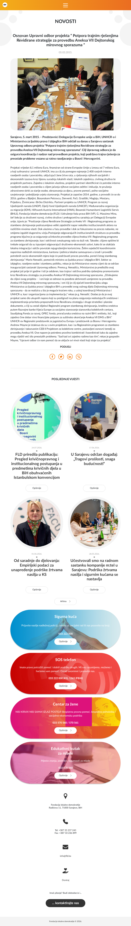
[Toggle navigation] (65, 5)
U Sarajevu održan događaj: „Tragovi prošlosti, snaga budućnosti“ (94, 459)
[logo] (5, 4)
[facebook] (52, 357)
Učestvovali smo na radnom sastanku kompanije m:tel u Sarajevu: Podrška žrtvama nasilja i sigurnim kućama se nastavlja (94, 570)
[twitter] (61, 357)
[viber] (78, 357)
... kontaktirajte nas (65, 903)
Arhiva (63, 601)
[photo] (65, 94)
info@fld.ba (65, 856)
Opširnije (36, 488)
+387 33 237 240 (67, 830)
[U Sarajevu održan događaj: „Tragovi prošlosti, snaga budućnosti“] (94, 416)
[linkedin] (70, 357)
